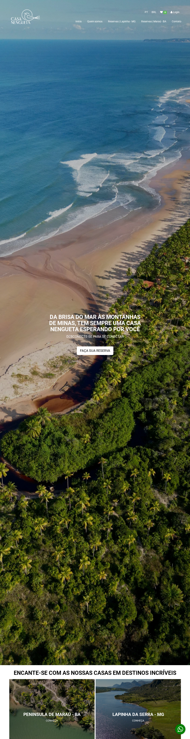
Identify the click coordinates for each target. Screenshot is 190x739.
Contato (176, 21)
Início (79, 21)
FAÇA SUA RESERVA (95, 351)
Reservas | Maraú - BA (153, 21)
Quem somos (94, 21)
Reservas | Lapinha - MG (122, 21)
